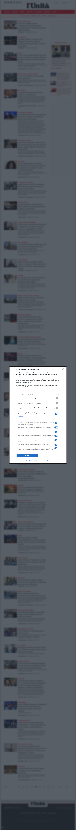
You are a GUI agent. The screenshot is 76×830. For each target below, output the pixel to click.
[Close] (63, 369)
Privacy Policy (46, 460)
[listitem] (38, 395)
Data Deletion (29, 460)
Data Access (38, 460)
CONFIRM (27, 455)
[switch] (56, 398)
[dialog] (38, 415)
